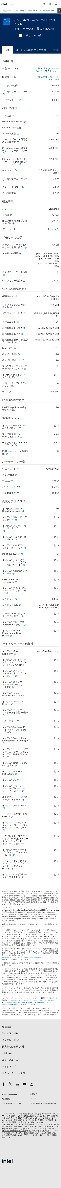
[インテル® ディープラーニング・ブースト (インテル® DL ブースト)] (23, 565)
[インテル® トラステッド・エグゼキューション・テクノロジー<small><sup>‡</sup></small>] (23, 791)
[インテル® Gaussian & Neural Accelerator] (23, 511)
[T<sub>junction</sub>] (12, 481)
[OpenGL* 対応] (18, 354)
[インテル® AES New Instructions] (16, 774)
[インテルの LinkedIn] (17, 1084)
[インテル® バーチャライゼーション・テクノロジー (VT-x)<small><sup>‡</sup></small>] (14, 855)
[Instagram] (31, 1084)
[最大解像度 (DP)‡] (21, 334)
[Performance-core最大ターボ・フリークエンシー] (3, 153)
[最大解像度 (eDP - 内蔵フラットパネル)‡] (19, 342)
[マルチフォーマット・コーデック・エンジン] (24, 368)
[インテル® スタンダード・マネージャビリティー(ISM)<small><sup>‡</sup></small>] (12, 687)
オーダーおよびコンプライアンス (31, 50)
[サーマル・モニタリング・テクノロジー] (22, 616)
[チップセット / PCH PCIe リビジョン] (15, 445)
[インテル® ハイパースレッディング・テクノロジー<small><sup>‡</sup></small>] (7, 593)
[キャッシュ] (15, 170)
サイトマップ (9, 1066)
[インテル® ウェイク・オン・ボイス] (15, 539)
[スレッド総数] (18, 133)
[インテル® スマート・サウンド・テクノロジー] (3, 531)
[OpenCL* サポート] (23, 360)
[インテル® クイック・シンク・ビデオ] (18, 377)
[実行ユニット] (18, 322)
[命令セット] (15, 599)
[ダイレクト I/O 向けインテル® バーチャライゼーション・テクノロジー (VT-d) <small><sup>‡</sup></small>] (12, 868)
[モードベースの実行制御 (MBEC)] (11, 816)
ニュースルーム (10, 1060)
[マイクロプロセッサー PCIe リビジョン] (21, 436)
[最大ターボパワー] (22, 187)
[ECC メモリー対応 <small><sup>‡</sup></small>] (24, 280)
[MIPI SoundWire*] (21, 554)
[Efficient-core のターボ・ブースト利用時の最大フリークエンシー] (20, 164)
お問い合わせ (9, 1053)
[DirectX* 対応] (18, 348)
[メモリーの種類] (20, 253)
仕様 (8, 50)
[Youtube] (24, 1084)
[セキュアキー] (18, 721)
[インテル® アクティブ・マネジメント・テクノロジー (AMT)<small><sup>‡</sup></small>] (16, 676)
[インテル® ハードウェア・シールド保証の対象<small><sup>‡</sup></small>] (3, 715)
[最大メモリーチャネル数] (3, 274)
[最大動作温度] (18, 493)
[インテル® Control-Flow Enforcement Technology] (3, 743)
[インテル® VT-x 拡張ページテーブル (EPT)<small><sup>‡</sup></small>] (22, 877)
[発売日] (11, 215)
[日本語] (50, 4)
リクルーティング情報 (13, 1073)
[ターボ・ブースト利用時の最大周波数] (18, 142)
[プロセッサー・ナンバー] (3, 94)
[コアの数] (13, 115)
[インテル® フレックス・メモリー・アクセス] (24, 624)
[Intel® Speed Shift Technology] (16, 582)
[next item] (59, 10)
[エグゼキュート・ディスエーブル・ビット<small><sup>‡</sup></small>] (23, 799)
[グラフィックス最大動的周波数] (11, 307)
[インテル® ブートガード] (3, 808)
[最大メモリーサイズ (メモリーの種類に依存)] (25, 247)
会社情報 (6, 1026)
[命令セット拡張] (20, 605)
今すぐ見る (53, 229)
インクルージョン (11, 1040)
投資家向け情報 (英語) (13, 1046)
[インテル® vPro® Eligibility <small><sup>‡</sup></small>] (15, 654)
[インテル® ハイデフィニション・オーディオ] (24, 548)
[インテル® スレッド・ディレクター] (15, 520)
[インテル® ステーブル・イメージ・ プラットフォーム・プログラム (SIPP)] (3, 830)
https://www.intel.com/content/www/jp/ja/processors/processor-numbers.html (25, 958)
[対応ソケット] (18, 469)
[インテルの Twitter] (10, 1084)
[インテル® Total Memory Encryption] (15, 765)
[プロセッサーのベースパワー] (8, 181)
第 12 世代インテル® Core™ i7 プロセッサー (47, 70)
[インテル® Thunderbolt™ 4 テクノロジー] (20, 428)
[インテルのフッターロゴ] (7, 1160)
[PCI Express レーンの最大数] (6, 453)
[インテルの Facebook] (3, 1084)
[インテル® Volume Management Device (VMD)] (10, 635)
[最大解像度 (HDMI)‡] (24, 328)
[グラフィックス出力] (24, 313)
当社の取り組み (10, 1033)
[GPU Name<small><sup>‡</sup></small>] (16, 296)
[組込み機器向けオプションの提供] (13, 223)
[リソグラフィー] (20, 100)
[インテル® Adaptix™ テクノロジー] (13, 573)
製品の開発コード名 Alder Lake (48, 78)
